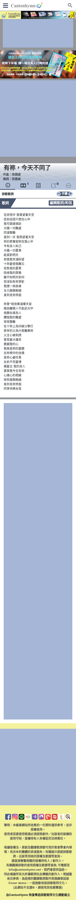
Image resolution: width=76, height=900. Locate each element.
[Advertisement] (38, 33)
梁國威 (16, 174)
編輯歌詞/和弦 (61, 203)
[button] (26, 74)
